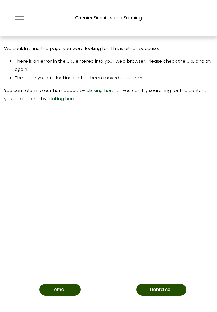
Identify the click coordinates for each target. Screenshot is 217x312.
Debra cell (161, 289)
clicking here (101, 90)
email (60, 289)
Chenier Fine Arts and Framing (108, 18)
